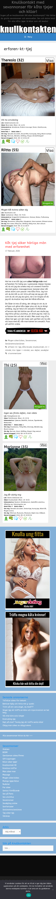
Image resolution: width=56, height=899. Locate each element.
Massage (6, 775)
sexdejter (45, 350)
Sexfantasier (8, 807)
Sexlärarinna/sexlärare (14, 344)
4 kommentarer (14, 353)
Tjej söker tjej (8, 813)
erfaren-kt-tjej (14, 347)
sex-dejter (35, 350)
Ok (28, 895)
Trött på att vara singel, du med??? (18, 707)
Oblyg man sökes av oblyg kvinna (17, 725)
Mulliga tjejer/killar (11, 781)
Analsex (6, 749)
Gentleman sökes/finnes (13, 756)
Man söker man (9, 771)
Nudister (6, 784)
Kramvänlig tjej (9, 719)
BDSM (5, 752)
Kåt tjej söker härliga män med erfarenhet (25, 245)
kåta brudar (27, 347)
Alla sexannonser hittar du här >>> (17, 736)
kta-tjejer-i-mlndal (21, 350)
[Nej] (52, 889)
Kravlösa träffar (10, 768)
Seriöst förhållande (11, 791)
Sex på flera (8, 794)
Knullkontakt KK (10, 765)
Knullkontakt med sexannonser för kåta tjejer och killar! (28, 7)
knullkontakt (38, 347)
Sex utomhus (8, 797)
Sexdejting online (10, 803)
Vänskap (6, 816)
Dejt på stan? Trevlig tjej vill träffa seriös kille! (23, 722)
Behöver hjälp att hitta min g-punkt (18, 704)
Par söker (7, 787)
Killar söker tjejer (10, 762)
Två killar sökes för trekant (14, 700)
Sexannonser (31, 340)
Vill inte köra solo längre (13, 716)
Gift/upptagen (9, 759)
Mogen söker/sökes (16, 340)
